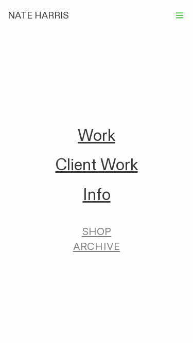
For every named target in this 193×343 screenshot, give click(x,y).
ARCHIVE (96, 246)
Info (97, 195)
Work (96, 136)
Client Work (97, 165)
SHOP (97, 231)
